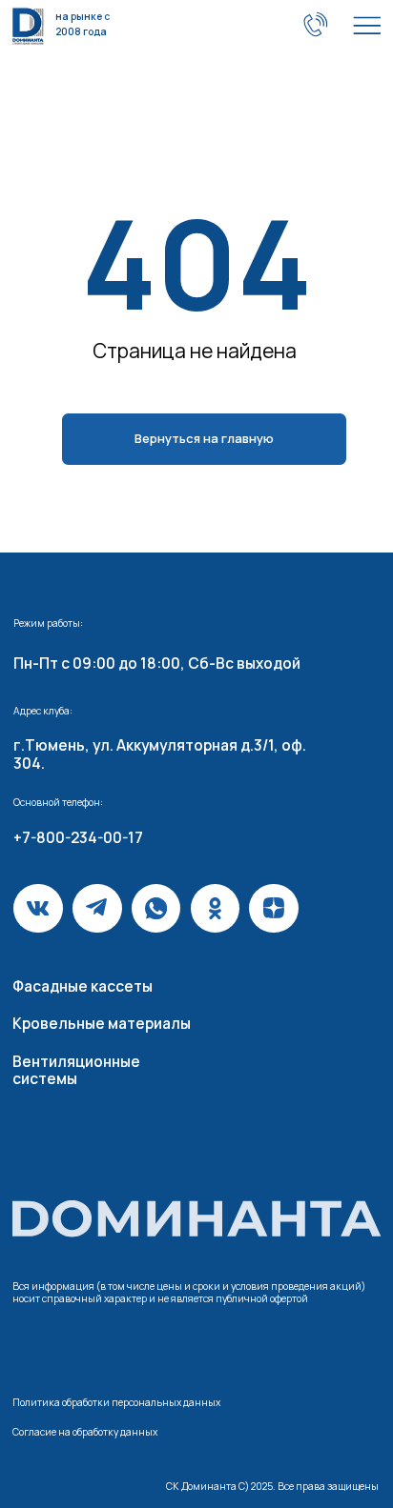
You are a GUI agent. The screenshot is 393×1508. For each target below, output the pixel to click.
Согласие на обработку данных (84, 1431)
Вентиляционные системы (76, 1070)
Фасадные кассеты (82, 986)
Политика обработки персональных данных (116, 1402)
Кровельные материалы (101, 1024)
